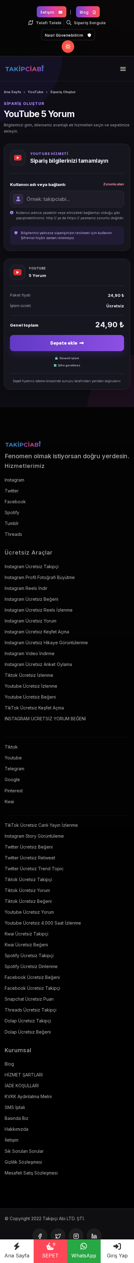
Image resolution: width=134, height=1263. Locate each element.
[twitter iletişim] (57, 1235)
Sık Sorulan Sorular (24, 1151)
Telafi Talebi (48, 22)
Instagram (14, 479)
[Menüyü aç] (123, 68)
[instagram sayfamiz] (76, 1235)
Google (12, 779)
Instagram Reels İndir (26, 588)
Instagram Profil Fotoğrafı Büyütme (40, 577)
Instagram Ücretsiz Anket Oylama (38, 664)
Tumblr (12, 523)
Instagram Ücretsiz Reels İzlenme (39, 610)
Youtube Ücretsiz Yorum (29, 912)
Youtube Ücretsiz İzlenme (31, 686)
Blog (85, 12)
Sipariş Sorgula (90, 22)
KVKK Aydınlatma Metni (28, 1096)
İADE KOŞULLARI (22, 1085)
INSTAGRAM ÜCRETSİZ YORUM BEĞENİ (45, 718)
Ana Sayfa (16, 1255)
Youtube (13, 757)
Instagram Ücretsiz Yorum (30, 620)
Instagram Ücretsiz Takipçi (32, 566)
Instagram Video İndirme (30, 653)
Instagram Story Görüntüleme (34, 836)
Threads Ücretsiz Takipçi (30, 1009)
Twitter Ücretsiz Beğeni (29, 846)
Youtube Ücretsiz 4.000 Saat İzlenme (43, 923)
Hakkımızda (16, 1129)
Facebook (15, 501)
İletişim (48, 12)
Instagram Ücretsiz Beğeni (31, 599)
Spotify (12, 512)
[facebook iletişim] (39, 1235)
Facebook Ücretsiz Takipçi (32, 988)
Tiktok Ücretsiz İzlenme (29, 675)
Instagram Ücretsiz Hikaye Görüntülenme (46, 642)
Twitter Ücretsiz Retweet (30, 857)
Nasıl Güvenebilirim (64, 35)
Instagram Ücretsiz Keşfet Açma (37, 631)
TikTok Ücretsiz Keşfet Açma (34, 707)
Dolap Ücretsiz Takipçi (28, 1020)
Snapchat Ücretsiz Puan (29, 999)
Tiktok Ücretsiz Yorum (27, 890)
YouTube (35, 92)
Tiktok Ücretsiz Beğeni (28, 901)
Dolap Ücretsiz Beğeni (28, 1031)
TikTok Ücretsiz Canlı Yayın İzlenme (41, 825)
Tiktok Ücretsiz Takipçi (28, 879)
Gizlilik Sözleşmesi (23, 1162)
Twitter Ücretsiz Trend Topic (34, 868)
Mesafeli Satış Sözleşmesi (31, 1172)
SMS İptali (15, 1107)
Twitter (12, 490)
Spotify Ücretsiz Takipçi (29, 955)
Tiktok (11, 746)
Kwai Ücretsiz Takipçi (26, 933)
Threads (13, 534)
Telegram (14, 768)
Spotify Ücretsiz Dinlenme (31, 966)
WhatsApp (83, 1255)
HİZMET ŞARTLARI (24, 1074)
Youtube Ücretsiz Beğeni (30, 696)
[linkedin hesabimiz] (94, 1235)
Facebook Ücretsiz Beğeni (32, 977)
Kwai (9, 801)
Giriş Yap (117, 1255)
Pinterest (14, 790)
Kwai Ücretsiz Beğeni (26, 944)
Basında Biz (16, 1118)
